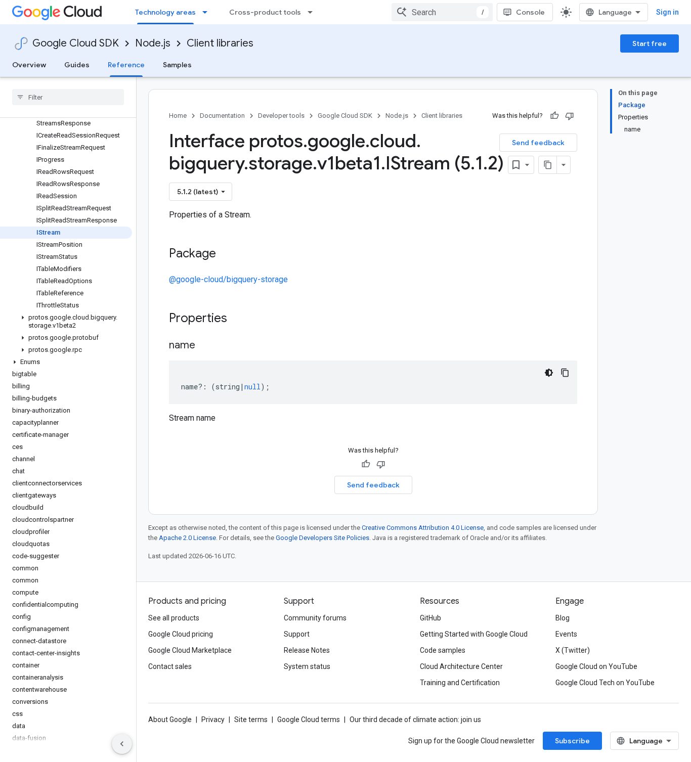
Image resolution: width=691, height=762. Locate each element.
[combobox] (442, 12)
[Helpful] (554, 115)
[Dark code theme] (549, 373)
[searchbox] (68, 97)
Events (566, 634)
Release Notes (307, 650)
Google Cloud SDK (75, 43)
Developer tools (281, 115)
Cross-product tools (265, 12)
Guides (77, 64)
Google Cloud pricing (180, 634)
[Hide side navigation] (122, 744)
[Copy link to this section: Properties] (240, 319)
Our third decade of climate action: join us (415, 719)
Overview (29, 64)
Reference (126, 64)
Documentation (222, 115)
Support (297, 634)
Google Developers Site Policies (322, 538)
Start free (649, 43)
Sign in (667, 12)
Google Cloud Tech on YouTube (605, 683)
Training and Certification (460, 683)
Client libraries (220, 43)
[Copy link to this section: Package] (226, 254)
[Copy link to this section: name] (205, 346)
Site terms (251, 719)
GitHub (430, 618)
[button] (66, 321)
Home (178, 115)
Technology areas (165, 12)
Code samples (442, 650)
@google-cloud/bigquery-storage (228, 279)
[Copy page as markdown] (548, 164)
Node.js (152, 43)
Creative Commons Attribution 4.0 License (423, 527)
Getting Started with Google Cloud (474, 634)
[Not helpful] (569, 115)
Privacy (213, 719)
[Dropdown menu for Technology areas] (208, 12)
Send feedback (538, 142)
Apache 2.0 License (187, 538)
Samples (177, 64)
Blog (562, 618)
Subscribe (572, 740)
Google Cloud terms (308, 719)
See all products (173, 618)
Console (530, 12)
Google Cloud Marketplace (190, 650)
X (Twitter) (572, 650)
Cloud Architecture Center (461, 666)
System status (307, 666)
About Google (170, 719)
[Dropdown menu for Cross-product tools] (313, 12)
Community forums (315, 618)
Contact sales (170, 666)
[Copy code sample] (565, 373)
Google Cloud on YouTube (596, 666)
